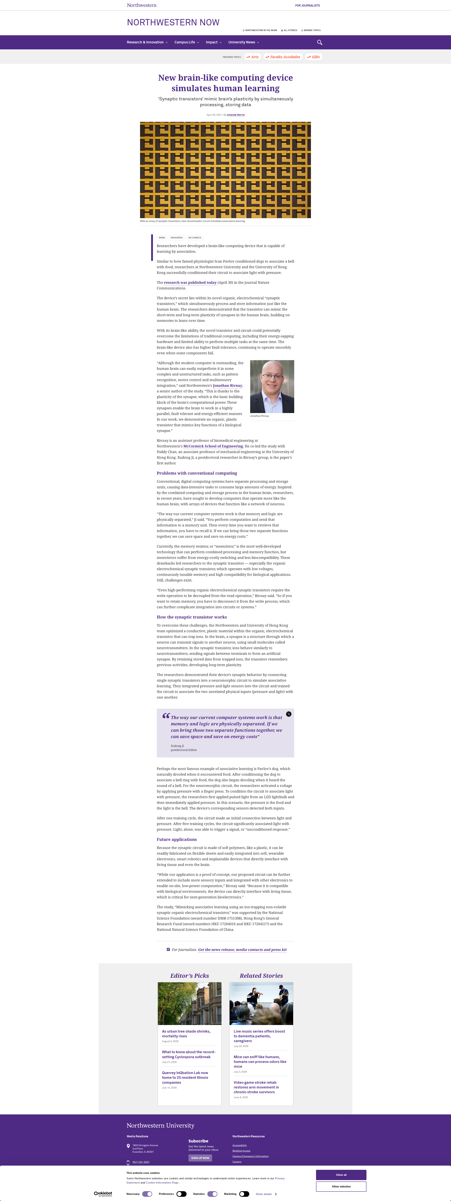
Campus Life (185, 42)
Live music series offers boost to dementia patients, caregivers (259, 1036)
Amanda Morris (236, 115)
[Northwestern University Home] (142, 5)
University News (242, 42)
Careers (237, 1162)
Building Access (241, 1151)
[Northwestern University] (225, 1126)
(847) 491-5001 (141, 1162)
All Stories (290, 30)
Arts (254, 56)
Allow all (341, 1174)
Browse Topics (312, 30)
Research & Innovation (145, 42)
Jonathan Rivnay (227, 385)
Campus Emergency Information (251, 1156)
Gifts (316, 56)
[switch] (182, 1194)
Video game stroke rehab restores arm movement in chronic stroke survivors (256, 1087)
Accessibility (240, 1145)
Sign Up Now (200, 1158)
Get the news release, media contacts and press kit (242, 949)
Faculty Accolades (285, 56)
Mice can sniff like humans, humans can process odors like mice (260, 1062)
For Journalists (307, 5)
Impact (212, 42)
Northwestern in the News (261, 30)
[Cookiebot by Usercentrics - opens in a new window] (103, 1194)
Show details (264, 1194)
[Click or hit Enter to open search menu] (319, 42)
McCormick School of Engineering (213, 446)
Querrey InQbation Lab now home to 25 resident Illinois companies (185, 1078)
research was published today (190, 282)
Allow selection (341, 1186)
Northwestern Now (173, 23)
